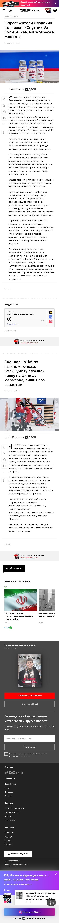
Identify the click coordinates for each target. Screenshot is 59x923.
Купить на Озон (31, 912)
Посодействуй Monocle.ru (16, 865)
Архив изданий (11, 812)
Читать (23, 340)
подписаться (37, 340)
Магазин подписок (20, 854)
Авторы (7, 840)
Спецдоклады (10, 820)
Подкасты (11, 304)
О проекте (9, 832)
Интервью (8, 792)
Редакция (8, 836)
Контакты (8, 844)
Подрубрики (10, 784)
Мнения (7, 796)
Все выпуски (10, 331)
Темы (6, 788)
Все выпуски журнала (14, 808)
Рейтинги (8, 816)
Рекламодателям (11, 861)
